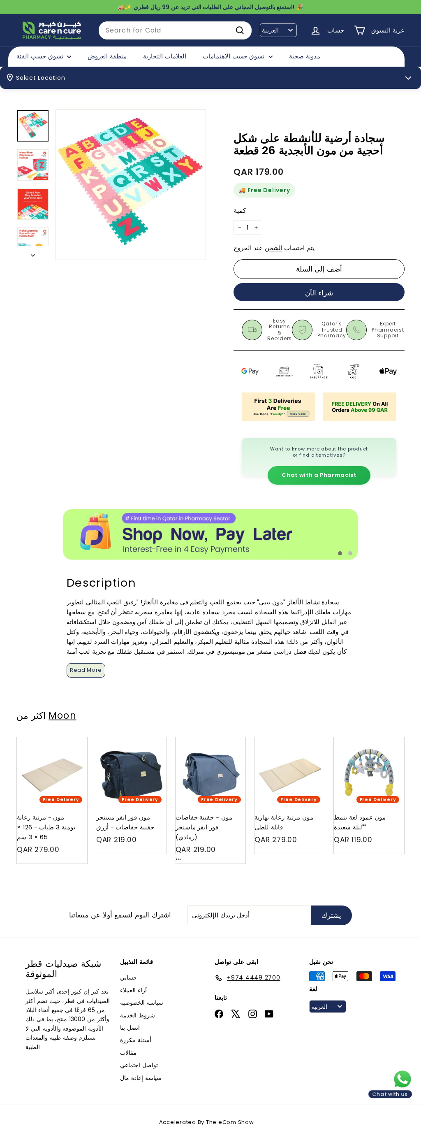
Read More (86, 670)
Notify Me (232, 740)
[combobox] (175, 30)
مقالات (128, 1053)
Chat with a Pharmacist (319, 475)
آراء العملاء (133, 990)
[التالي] (32, 253)
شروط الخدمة (137, 1015)
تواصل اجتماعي (139, 1065)
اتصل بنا (130, 1028)
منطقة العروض (107, 56)
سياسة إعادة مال (141, 1078)
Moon (62, 715)
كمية (240, 210)
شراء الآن (319, 293)
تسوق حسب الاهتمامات (234, 56)
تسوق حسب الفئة (40, 56)
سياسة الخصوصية (141, 1002)
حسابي (128, 977)
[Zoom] (131, 185)
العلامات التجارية (164, 56)
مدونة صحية (304, 56)
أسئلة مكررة (135, 1040)
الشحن (273, 248)
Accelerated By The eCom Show (206, 1122)
